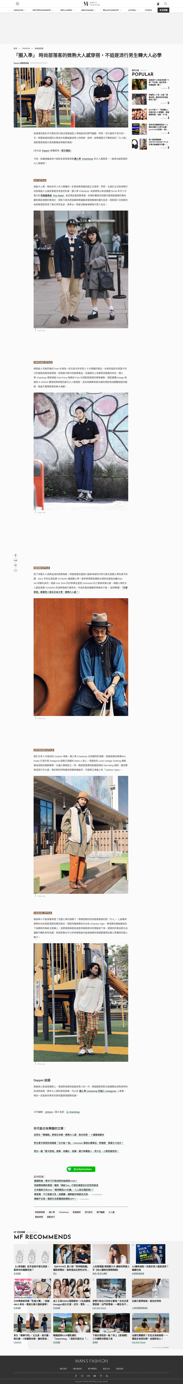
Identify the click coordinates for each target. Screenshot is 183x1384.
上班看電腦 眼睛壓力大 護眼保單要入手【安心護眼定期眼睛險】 (111, 1268)
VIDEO (148, 10)
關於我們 (63, 1369)
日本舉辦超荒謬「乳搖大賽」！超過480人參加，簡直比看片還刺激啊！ (32, 1303)
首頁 (15, 48)
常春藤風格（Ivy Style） (53, 195)
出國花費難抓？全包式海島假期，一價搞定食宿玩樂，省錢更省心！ (150, 1337)
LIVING (132, 10)
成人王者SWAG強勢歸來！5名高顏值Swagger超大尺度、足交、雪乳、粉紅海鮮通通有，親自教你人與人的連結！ (71, 1303)
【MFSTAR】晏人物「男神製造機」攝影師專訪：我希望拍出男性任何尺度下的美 (71, 1268)
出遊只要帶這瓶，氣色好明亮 (146, 1301)
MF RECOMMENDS (42, 1237)
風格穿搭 (39, 1217)
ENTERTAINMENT (42, 10)
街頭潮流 (77, 1212)
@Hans (49, 1112)
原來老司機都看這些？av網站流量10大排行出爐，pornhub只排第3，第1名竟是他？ (159, 127)
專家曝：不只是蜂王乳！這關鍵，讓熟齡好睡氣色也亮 (61, 1194)
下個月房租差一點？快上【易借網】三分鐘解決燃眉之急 (110, 1337)
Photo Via (41, 331)
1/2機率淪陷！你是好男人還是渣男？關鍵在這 (150, 1268)
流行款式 (89, 1212)
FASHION (18, 10)
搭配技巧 (51, 1217)
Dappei (45, 150)
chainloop (74, 1112)
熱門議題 (101, 1212)
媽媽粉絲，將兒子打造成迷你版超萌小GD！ (56, 1181)
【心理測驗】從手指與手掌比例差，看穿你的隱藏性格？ (32, 1268)
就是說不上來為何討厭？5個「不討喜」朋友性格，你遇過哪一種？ (159, 82)
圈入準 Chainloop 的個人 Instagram (98, 1091)
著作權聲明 (92, 1369)
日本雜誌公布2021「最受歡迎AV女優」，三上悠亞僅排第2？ (64, 1190)
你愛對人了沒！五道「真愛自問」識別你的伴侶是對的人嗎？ (158, 97)
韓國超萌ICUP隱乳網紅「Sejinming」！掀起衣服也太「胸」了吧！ (71, 1337)
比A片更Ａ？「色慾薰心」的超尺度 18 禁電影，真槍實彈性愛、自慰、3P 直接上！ (159, 112)
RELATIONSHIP (111, 10)
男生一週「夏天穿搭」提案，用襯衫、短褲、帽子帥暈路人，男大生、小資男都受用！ (76, 1151)
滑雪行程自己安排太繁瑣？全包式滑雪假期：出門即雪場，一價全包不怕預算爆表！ (110, 1303)
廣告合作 (106, 1369)
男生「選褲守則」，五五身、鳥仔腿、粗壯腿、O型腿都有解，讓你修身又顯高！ (32, 1337)
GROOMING (87, 10)
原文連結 (65, 150)
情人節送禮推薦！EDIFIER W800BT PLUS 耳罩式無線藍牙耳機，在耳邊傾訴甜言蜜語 (158, 142)
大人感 (112, 1212)
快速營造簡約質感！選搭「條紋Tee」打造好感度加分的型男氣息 (66, 1185)
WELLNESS (66, 10)
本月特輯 (163, 10)
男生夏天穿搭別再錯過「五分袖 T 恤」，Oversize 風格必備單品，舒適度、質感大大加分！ (79, 1143)
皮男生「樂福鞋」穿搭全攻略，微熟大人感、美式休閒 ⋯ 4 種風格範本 (69, 1135)
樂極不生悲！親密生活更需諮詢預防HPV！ (55, 1199)
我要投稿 (119, 1369)
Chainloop (87, 159)
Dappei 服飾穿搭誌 (21, 63)
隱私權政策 (77, 1369)
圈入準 (77, 159)
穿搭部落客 (39, 48)
